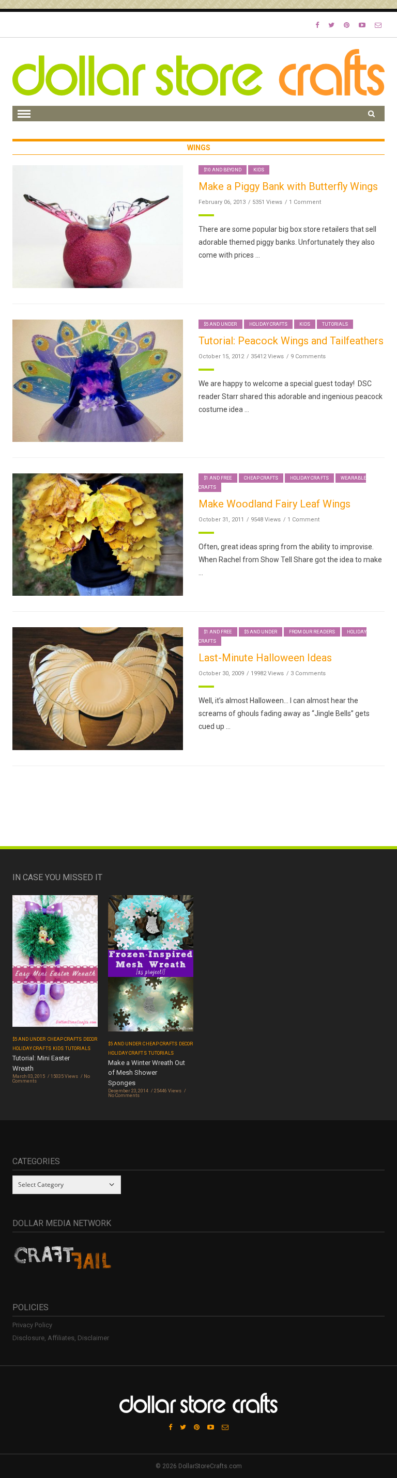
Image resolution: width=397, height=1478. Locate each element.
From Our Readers (312, 631)
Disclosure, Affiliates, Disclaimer (60, 1338)
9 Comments (308, 356)
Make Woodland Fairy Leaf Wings (274, 504)
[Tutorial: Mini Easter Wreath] (55, 964)
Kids (258, 169)
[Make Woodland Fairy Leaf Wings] (97, 534)
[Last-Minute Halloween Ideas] (97, 688)
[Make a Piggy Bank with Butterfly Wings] (97, 226)
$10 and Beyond (222, 169)
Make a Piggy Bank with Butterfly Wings (288, 186)
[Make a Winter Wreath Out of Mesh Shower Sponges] (150, 967)
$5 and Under (220, 324)
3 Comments (308, 673)
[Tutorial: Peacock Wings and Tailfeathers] (97, 380)
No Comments (124, 1095)
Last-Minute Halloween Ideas (265, 657)
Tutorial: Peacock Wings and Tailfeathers (291, 341)
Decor (90, 1039)
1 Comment (305, 202)
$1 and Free (218, 478)
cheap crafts (261, 478)
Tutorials (334, 324)
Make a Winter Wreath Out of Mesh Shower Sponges (146, 1073)
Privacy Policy (32, 1325)
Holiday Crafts (268, 324)
